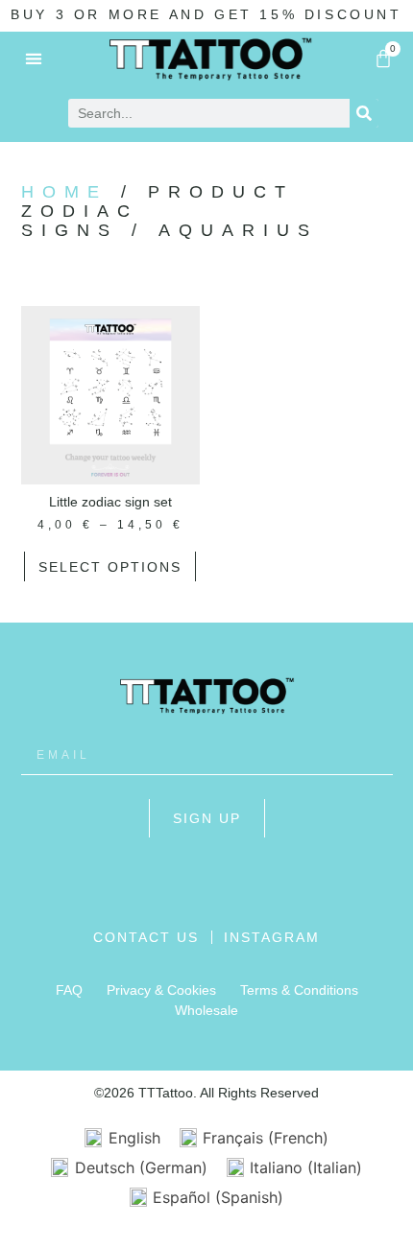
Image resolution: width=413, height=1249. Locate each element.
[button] (34, 58)
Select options (110, 567)
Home (64, 191)
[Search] (364, 113)
